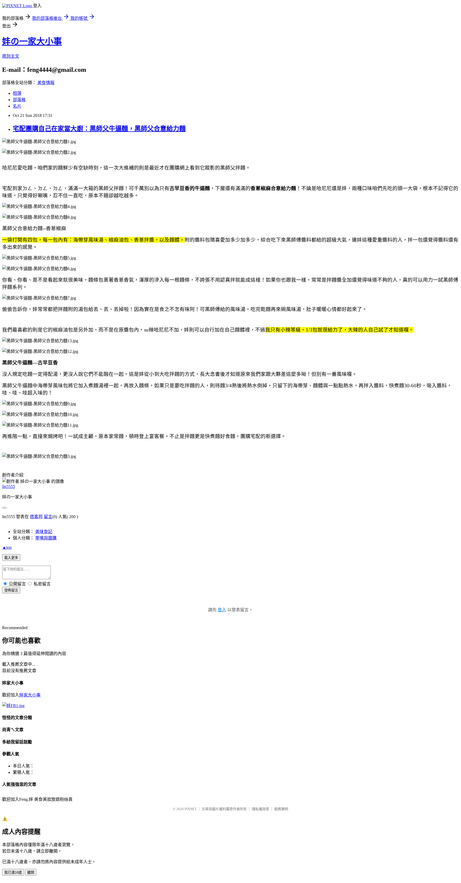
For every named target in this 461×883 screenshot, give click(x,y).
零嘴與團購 (46, 538)
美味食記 (43, 531)
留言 (48, 516)
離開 (30, 872)
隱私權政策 (260, 809)
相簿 (17, 93)
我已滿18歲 (13, 872)
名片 (17, 106)
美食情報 (45, 82)
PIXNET (191, 809)
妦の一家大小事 (32, 41)
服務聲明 (281, 809)
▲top (7, 547)
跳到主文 (10, 56)
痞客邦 (36, 516)
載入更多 (11, 558)
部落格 (19, 99)
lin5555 (8, 486)
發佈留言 (11, 590)
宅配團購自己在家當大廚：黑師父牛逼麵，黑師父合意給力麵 (99, 128)
